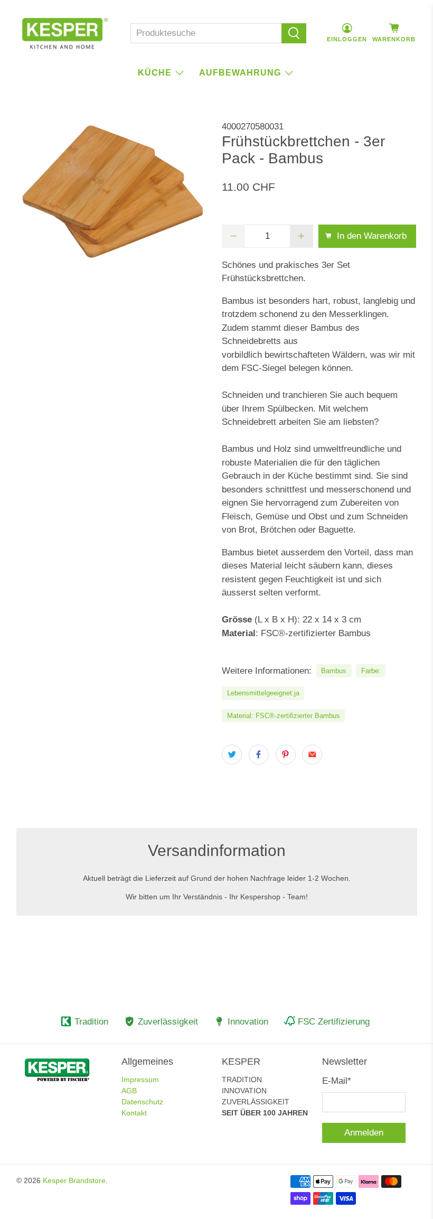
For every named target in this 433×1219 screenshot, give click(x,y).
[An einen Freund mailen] (312, 755)
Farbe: (371, 671)
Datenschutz (142, 1101)
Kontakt (134, 1113)
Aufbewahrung (240, 72)
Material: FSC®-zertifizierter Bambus (283, 716)
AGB (129, 1090)
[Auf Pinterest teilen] (286, 755)
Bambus (333, 671)
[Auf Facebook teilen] (259, 755)
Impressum (140, 1079)
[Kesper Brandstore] (64, 33)
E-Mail (336, 1081)
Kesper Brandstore (74, 1180)
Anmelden (363, 1133)
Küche (155, 72)
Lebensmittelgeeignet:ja (263, 693)
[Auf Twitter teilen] (232, 755)
